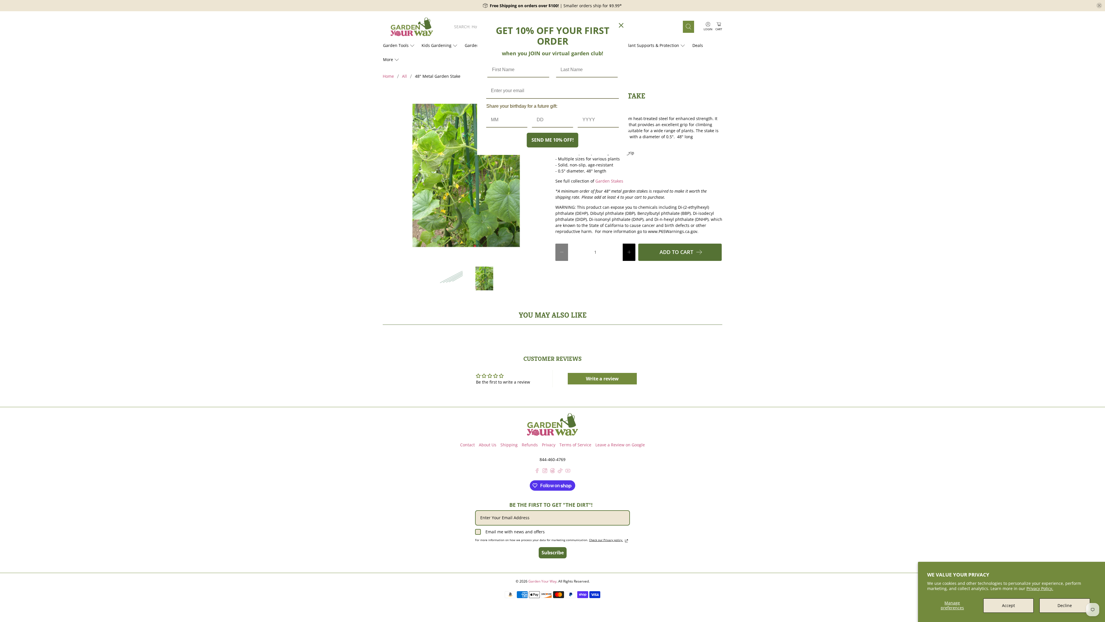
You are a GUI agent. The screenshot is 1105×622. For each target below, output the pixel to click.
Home (388, 76)
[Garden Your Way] (412, 27)
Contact (467, 444)
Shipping (509, 444)
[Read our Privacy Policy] (626, 540)
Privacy (548, 444)
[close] (1099, 5)
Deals (697, 45)
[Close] (621, 25)
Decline (1065, 605)
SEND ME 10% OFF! (552, 140)
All (404, 76)
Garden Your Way (542, 581)
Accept (1008, 605)
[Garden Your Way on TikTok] (560, 471)
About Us (487, 444)
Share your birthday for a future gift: (521, 106)
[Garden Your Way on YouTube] (567, 471)
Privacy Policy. (1039, 588)
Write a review (602, 379)
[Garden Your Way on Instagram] (544, 471)
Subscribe (553, 552)
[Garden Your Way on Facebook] (537, 471)
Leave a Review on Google (620, 444)
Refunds (530, 444)
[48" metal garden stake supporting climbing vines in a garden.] (466, 175)
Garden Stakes (609, 181)
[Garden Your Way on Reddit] (552, 471)
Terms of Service (575, 444)
